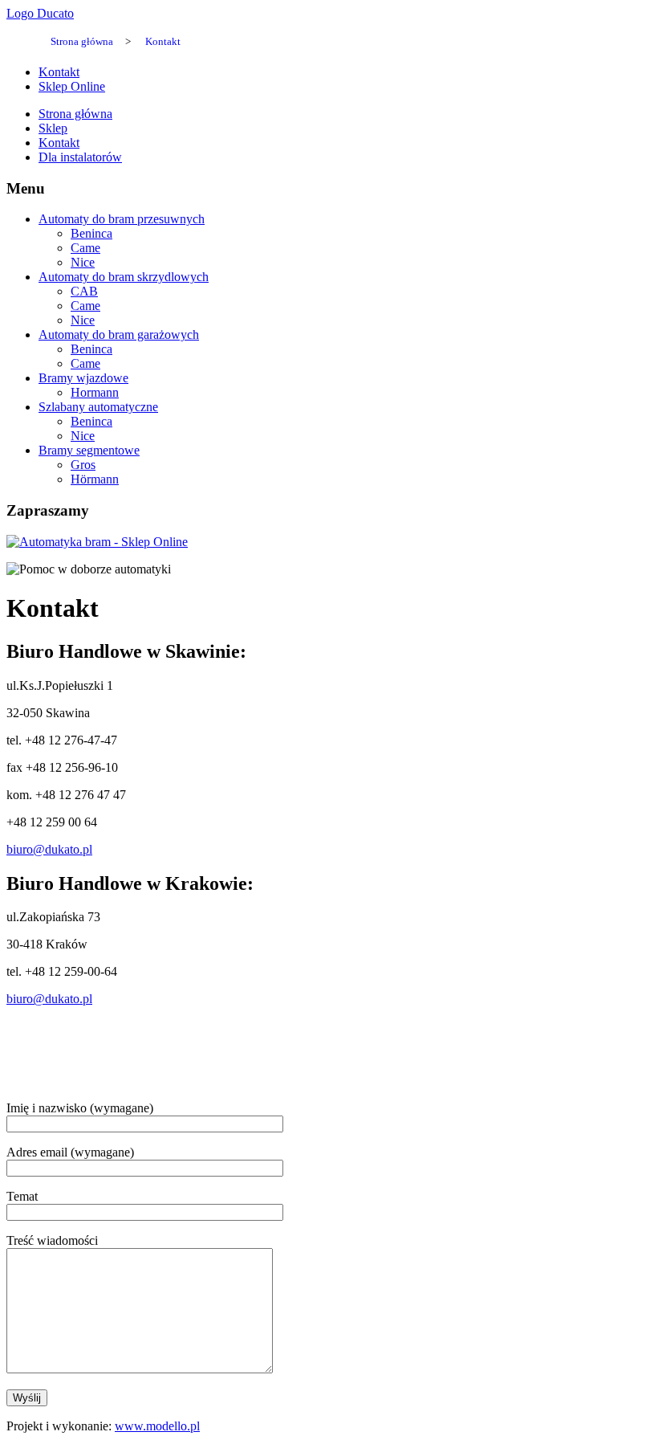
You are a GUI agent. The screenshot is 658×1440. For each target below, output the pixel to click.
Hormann (95, 392)
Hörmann (95, 479)
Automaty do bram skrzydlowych (124, 277)
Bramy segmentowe (89, 450)
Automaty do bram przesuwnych (122, 219)
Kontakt (59, 142)
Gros (83, 464)
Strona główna (75, 113)
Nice (83, 262)
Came (85, 248)
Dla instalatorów (80, 157)
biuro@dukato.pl (49, 849)
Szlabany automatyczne (98, 407)
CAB (84, 291)
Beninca (91, 233)
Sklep (53, 128)
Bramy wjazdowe (83, 378)
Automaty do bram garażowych (119, 334)
